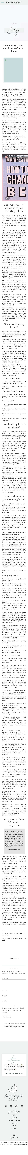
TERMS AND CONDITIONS (15, 1144)
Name (4, 990)
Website (4, 1001)
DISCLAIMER (25, 1144)
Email (4, 996)
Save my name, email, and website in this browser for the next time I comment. (13, 1010)
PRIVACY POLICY (4, 1144)
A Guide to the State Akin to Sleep (14, 1023)
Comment (5, 978)
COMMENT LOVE (14, 958)
